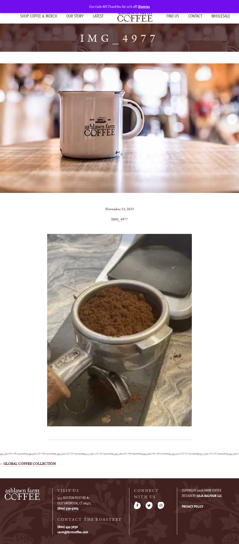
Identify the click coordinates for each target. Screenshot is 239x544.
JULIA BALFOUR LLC (209, 495)
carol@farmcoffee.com (72, 531)
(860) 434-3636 (67, 526)
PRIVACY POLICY (192, 506)
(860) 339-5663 (67, 508)
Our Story (75, 16)
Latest (98, 16)
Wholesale (220, 16)
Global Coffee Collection (30, 463)
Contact (195, 16)
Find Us (172, 16)
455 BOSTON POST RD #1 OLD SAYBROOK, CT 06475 (74, 500)
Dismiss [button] (144, 6)
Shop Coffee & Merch (38, 16)
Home (134, 16)
